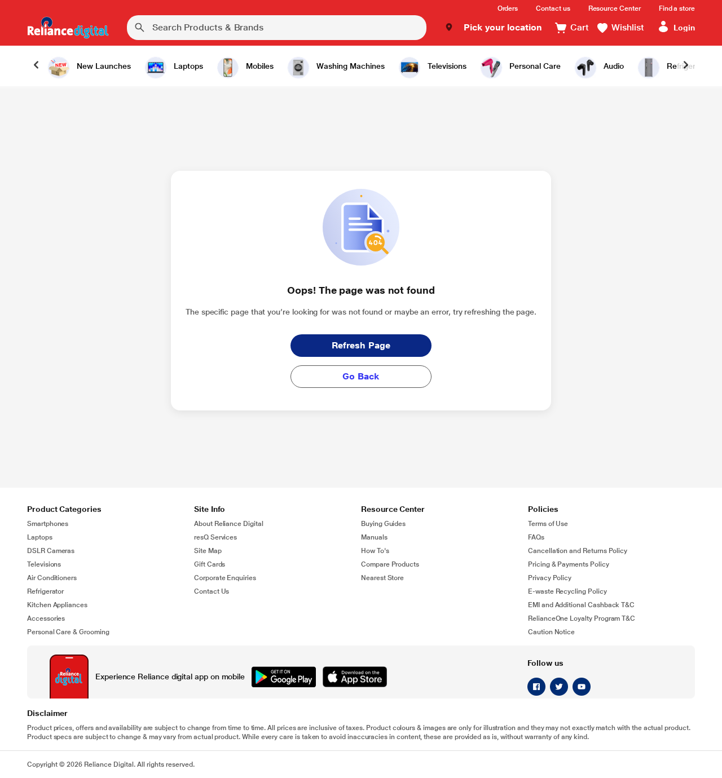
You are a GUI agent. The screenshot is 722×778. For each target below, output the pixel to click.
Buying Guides (383, 524)
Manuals (374, 537)
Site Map (208, 551)
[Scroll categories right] (686, 66)
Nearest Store (382, 578)
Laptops (39, 537)
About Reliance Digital (228, 524)
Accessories (46, 618)
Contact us (553, 8)
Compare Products (390, 564)
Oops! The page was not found (360, 290)
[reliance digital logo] (68, 27)
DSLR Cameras (50, 551)
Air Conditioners (52, 578)
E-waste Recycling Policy (567, 591)
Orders (508, 8)
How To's (375, 551)
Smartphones (47, 524)
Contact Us (211, 591)
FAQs (536, 537)
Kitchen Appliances (57, 605)
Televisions (44, 564)
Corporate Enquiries (225, 578)
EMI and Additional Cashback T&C (581, 605)
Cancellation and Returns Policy (577, 551)
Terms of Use (548, 524)
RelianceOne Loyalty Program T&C (581, 618)
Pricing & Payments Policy (568, 564)
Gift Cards (209, 564)
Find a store (677, 8)
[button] (493, 28)
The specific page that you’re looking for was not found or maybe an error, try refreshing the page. (361, 311)
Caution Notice (551, 632)
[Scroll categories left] (36, 66)
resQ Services (215, 537)
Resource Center (614, 8)
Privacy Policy (549, 578)
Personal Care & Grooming (68, 632)
